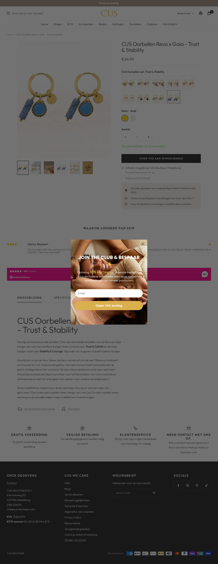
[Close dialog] (143, 244)
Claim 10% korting (109, 305)
